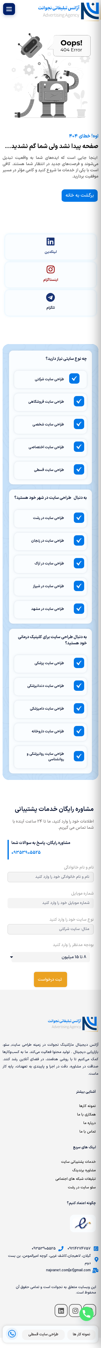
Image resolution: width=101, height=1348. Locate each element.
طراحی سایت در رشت (48, 518)
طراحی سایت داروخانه (48, 731)
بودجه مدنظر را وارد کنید (73, 945)
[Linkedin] (61, 1310)
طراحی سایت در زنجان (47, 541)
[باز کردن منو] (9, 9)
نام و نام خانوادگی (79, 868)
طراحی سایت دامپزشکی (47, 708)
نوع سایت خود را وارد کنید (71, 920)
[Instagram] (75, 1310)
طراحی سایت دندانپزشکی (45, 686)
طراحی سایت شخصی (48, 424)
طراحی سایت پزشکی (49, 663)
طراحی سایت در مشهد (47, 609)
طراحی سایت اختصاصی (46, 447)
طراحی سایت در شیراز (48, 586)
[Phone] (86, 1314)
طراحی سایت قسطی (49, 470)
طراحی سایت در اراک (49, 563)
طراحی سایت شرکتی (49, 379)
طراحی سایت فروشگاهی (46, 402)
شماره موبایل (82, 894)
